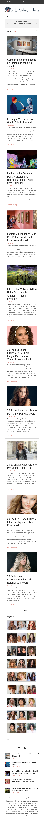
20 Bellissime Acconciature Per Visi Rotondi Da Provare (19, 579)
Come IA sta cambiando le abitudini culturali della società (22, 22)
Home (9, 31)
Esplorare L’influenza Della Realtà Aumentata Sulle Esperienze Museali (21, 237)
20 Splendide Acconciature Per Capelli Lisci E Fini (22, 466)
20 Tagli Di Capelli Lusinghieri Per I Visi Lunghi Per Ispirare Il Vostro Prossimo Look (19, 354)
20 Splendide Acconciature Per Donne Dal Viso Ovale (22, 412)
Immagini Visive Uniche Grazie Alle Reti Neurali (20, 121)
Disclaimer (31, 798)
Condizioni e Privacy (21, 798)
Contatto (11, 798)
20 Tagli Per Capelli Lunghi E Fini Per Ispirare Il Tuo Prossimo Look (21, 522)
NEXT (25, 611)
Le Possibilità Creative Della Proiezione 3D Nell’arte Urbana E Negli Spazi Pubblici (20, 178)
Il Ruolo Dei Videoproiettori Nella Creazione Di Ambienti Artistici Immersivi (22, 294)
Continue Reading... (12, 90)
